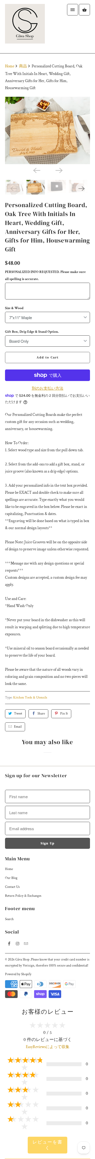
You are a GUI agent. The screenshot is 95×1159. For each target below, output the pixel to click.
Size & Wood (14, 308)
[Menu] (72, 9)
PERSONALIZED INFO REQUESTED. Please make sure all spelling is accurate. (45, 275)
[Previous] (36, 170)
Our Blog (11, 878)
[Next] (58, 170)
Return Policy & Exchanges (23, 896)
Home (9, 869)
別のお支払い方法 (47, 388)
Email (18, 727)
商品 (23, 66)
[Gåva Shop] (25, 26)
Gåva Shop (22, 959)
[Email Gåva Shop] (26, 944)
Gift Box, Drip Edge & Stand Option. (32, 332)
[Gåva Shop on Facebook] (9, 944)
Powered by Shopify (18, 974)
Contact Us (12, 887)
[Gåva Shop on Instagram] (17, 944)
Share (41, 713)
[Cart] (84, 9)
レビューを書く (47, 1145)
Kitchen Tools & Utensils (30, 697)
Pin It (64, 713)
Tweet (18, 713)
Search (9, 919)
